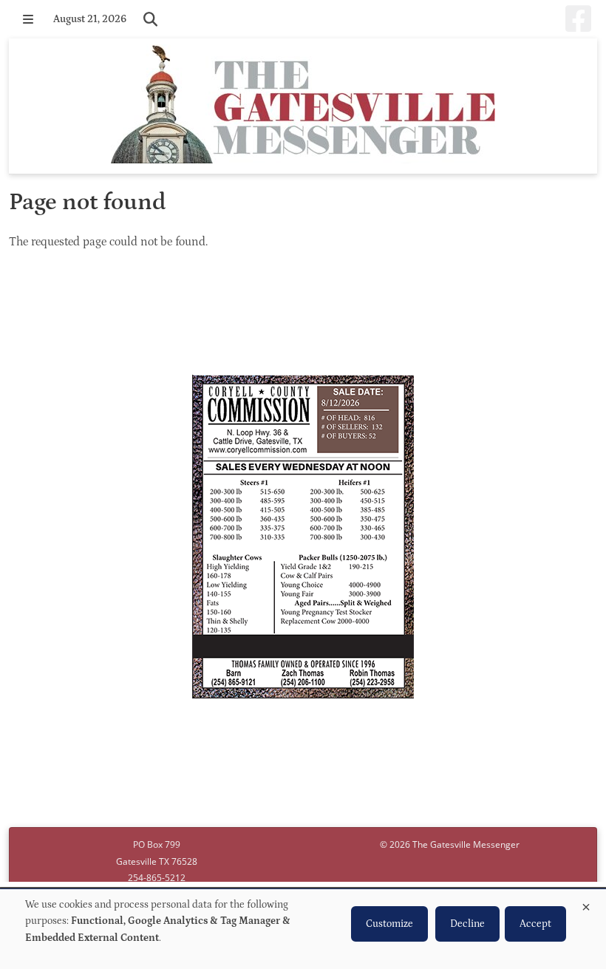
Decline (467, 924)
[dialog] (303, 929)
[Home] (303, 106)
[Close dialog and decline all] (586, 904)
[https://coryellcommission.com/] (303, 539)
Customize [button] (389, 924)
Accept (535, 924)
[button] (28, 19)
